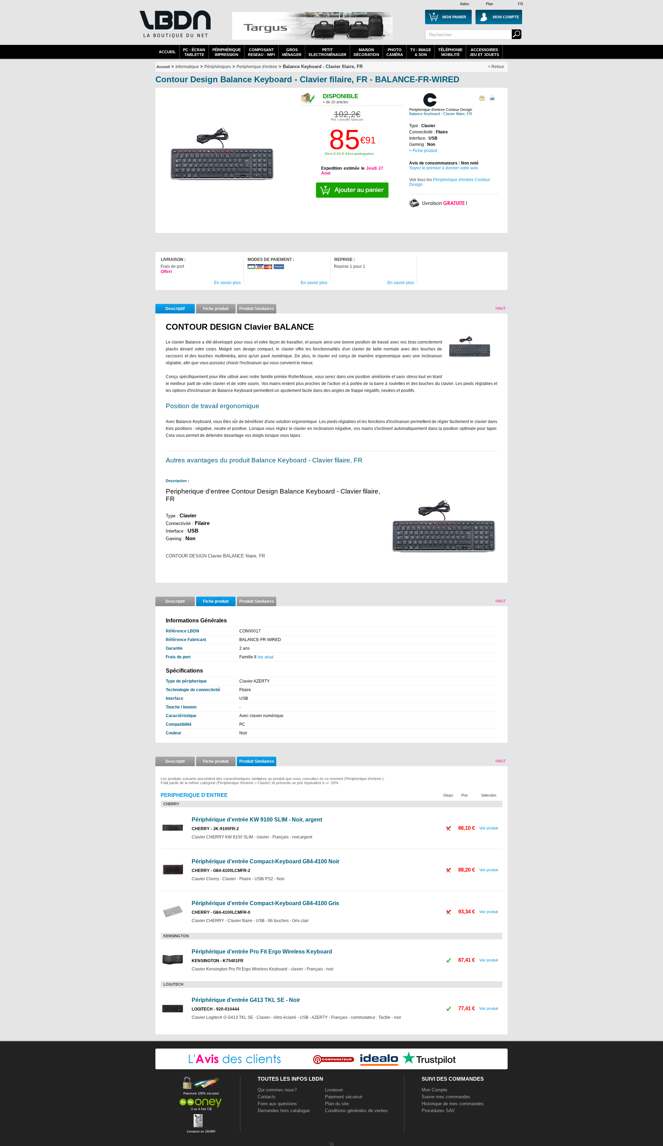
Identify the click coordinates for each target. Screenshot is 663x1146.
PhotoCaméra (394, 52)
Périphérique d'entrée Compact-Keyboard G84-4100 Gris (265, 903)
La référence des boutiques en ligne (174, 28)
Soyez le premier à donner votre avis (443, 168)
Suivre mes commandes (446, 1096)
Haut (501, 308)
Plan (489, 4)
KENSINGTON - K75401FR (217, 960)
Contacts (267, 1096)
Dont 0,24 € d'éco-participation (349, 154)
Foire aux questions (277, 1103)
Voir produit (488, 828)
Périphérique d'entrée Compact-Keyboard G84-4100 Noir (265, 861)
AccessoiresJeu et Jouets (484, 52)
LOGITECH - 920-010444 (215, 1009)
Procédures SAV (438, 1110)
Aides (464, 4)
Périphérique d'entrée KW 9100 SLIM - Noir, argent (257, 820)
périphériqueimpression (226, 52)
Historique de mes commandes (453, 1103)
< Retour (496, 66)
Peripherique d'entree (257, 66)
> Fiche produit (423, 150)
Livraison (334, 1089)
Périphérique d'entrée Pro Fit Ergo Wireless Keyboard (262, 952)
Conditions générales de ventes (356, 1110)
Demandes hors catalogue (284, 1110)
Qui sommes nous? (277, 1089)
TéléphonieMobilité (450, 52)
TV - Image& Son (420, 52)
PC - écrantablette (194, 52)
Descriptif (175, 308)
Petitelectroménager (327, 52)
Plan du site (337, 1103)
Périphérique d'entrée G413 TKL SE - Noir (246, 1000)
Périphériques (217, 66)
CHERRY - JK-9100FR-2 (215, 828)
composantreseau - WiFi (261, 52)
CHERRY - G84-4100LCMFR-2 (221, 870)
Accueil (167, 52)
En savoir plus (227, 282)
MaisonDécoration (366, 52)
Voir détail (265, 657)
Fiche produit (216, 308)
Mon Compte (434, 1089)
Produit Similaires (256, 308)
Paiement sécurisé (343, 1096)
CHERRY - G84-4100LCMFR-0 (221, 912)
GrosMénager (291, 52)
